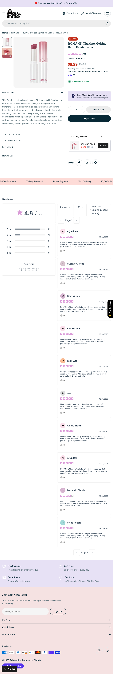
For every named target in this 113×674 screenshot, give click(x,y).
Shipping (71, 68)
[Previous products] (102, 136)
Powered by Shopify (31, 660)
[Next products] (108, 136)
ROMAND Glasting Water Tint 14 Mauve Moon (88, 144)
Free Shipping (14, 566)
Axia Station (15, 660)
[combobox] (56, 23)
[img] (74, 54)
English (5, 646)
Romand (15, 33)
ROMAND (80, 58)
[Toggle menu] (4, 13)
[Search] (107, 23)
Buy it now (89, 118)
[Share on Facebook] (79, 162)
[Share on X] (87, 162)
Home (5, 33)
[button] (29, 229)
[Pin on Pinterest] (95, 162)
